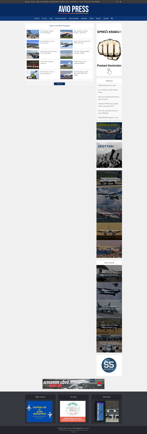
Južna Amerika (74, 18)
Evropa (44, 18)
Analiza (81, 1)
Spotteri (106, 18)
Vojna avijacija (87, 1)
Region (98, 18)
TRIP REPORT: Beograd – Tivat (108, 117)
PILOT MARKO (95, 1)
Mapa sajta (27, 1)
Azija (51, 18)
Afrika (91, 18)
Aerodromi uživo (74, 1)
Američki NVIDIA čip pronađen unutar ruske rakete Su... (109, 309)
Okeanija (84, 18)
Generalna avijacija (54, 1)
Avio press (79, 428)
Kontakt (33, 1)
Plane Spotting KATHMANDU (109, 249)
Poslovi (67, 1)
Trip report (62, 1)
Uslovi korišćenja (45, 1)
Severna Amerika (60, 18)
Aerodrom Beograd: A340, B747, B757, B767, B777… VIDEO (81, 73)
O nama (37, 1)
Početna (36, 18)
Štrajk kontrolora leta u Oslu (107, 85)
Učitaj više (59, 83)
